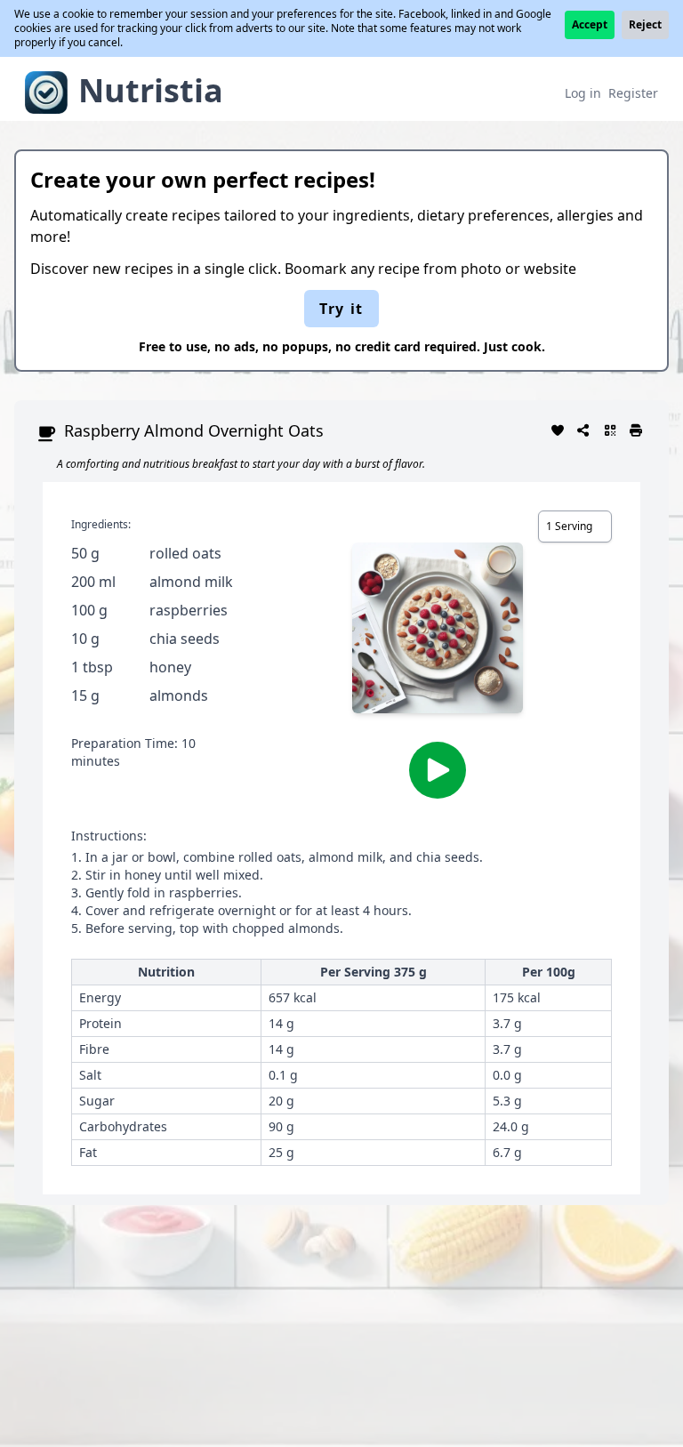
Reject (645, 24)
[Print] (637, 428)
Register (633, 92)
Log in (583, 92)
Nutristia (150, 90)
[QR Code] (610, 428)
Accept (589, 24)
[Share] (584, 428)
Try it (341, 308)
